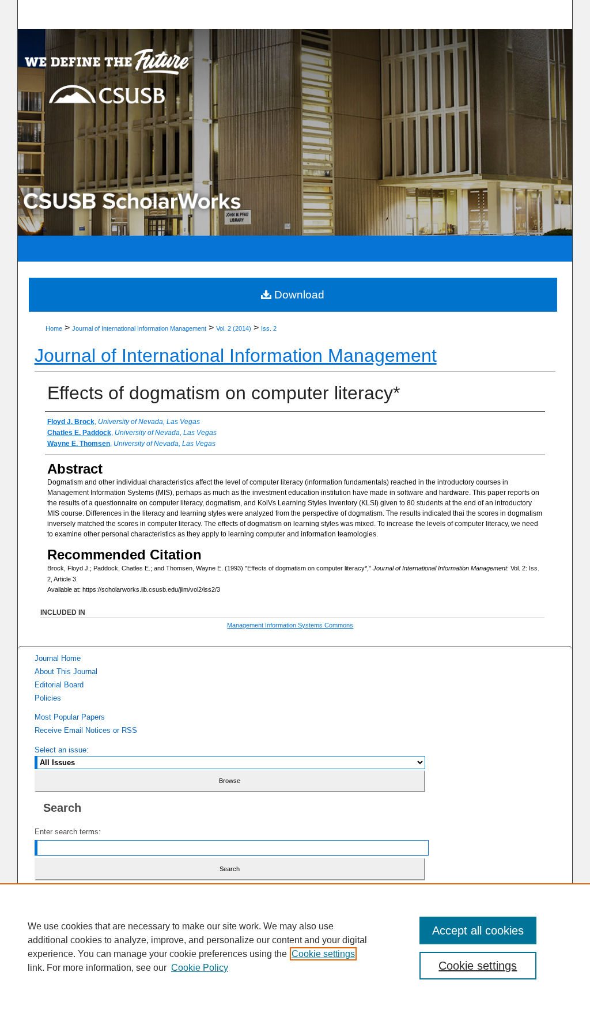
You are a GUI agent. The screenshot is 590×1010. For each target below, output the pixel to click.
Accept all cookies (478, 930)
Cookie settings (323, 954)
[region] (295, 946)
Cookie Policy (199, 968)
